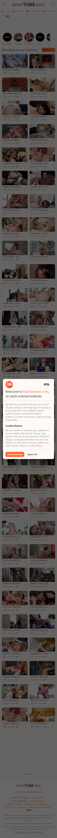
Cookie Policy (35, 445)
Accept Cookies (14, 454)
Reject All (32, 454)
